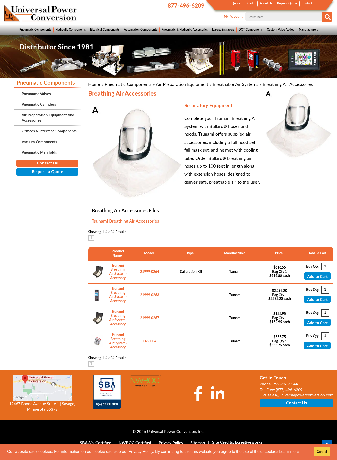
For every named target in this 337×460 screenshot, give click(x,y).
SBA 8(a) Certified (95, 443)
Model (149, 253)
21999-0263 (149, 295)
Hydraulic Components (71, 29)
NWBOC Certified (135, 443)
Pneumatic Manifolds (39, 152)
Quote (236, 3)
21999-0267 (149, 318)
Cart (250, 3)
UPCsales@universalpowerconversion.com (296, 395)
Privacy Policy (171, 443)
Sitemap (197, 443)
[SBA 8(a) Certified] (107, 392)
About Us (266, 3)
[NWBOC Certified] (145, 383)
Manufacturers (308, 29)
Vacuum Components (39, 142)
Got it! (322, 452)
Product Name (118, 253)
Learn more (289, 451)
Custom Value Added (280, 29)
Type (191, 253)
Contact (307, 3)
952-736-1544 (285, 384)
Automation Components (140, 29)
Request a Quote (47, 172)
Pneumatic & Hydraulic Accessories (185, 29)
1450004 (149, 341)
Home (94, 84)
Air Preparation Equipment (182, 84)
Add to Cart (317, 277)
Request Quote (287, 3)
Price (279, 253)
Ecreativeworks (248, 442)
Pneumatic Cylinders (39, 104)
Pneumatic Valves (36, 94)
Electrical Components (104, 29)
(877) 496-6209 (289, 390)
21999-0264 (149, 272)
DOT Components (250, 29)
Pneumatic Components (35, 29)
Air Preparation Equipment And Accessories (48, 117)
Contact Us (47, 163)
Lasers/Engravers (223, 29)
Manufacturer (235, 253)
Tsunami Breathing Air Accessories (125, 221)
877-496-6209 (186, 6)
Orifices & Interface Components (49, 131)
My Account (233, 16)
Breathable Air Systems (235, 84)
